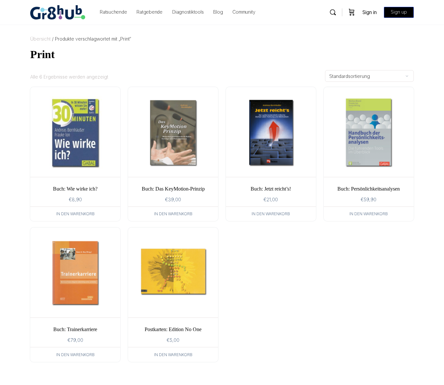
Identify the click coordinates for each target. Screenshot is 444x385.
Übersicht (40, 39)
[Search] (332, 12)
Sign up (399, 12)
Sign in (369, 12)
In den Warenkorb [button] (75, 213)
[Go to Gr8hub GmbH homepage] (57, 12)
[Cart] (351, 12)
